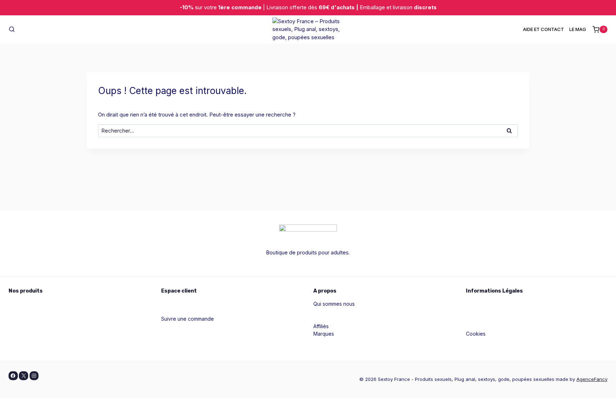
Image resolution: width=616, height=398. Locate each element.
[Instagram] (34, 376)
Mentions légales (486, 304)
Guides (321, 311)
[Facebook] (13, 376)
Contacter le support (185, 326)
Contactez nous (331, 319)
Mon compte (176, 304)
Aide (166, 311)
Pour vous (20, 319)
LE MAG (577, 29)
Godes (16, 326)
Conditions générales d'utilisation (505, 326)
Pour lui (17, 311)
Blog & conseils (179, 334)
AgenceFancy (591, 379)
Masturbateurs (25, 334)
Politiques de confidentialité (498, 311)
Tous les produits (29, 341)
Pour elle (19, 304)
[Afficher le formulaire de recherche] (12, 29)
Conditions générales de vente (502, 319)
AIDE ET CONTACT (543, 29)
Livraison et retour (487, 341)
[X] (23, 376)
